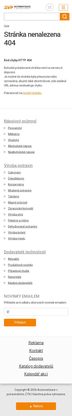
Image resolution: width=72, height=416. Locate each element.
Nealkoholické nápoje (21, 152)
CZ (50, 7)
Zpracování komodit (20, 208)
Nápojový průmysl (20, 121)
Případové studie (18, 271)
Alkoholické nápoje (20, 146)
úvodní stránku (32, 93)
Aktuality (13, 259)
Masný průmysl (17, 202)
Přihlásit (20, 322)
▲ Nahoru (36, 406)
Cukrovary (14, 172)
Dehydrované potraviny (22, 226)
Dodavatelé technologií (25, 252)
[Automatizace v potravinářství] (22, 7)
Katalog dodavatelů (20, 283)
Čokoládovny (16, 178)
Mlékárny (14, 134)
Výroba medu (16, 238)
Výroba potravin (18, 165)
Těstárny (13, 196)
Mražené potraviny (20, 190)
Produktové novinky (20, 265)
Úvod (6, 26)
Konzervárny (16, 184)
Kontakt (36, 350)
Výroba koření (16, 232)
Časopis (36, 358)
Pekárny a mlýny (18, 220)
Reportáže (14, 277)
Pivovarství (15, 128)
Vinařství (13, 140)
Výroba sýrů (15, 214)
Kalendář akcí (36, 374)
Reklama (36, 342)
